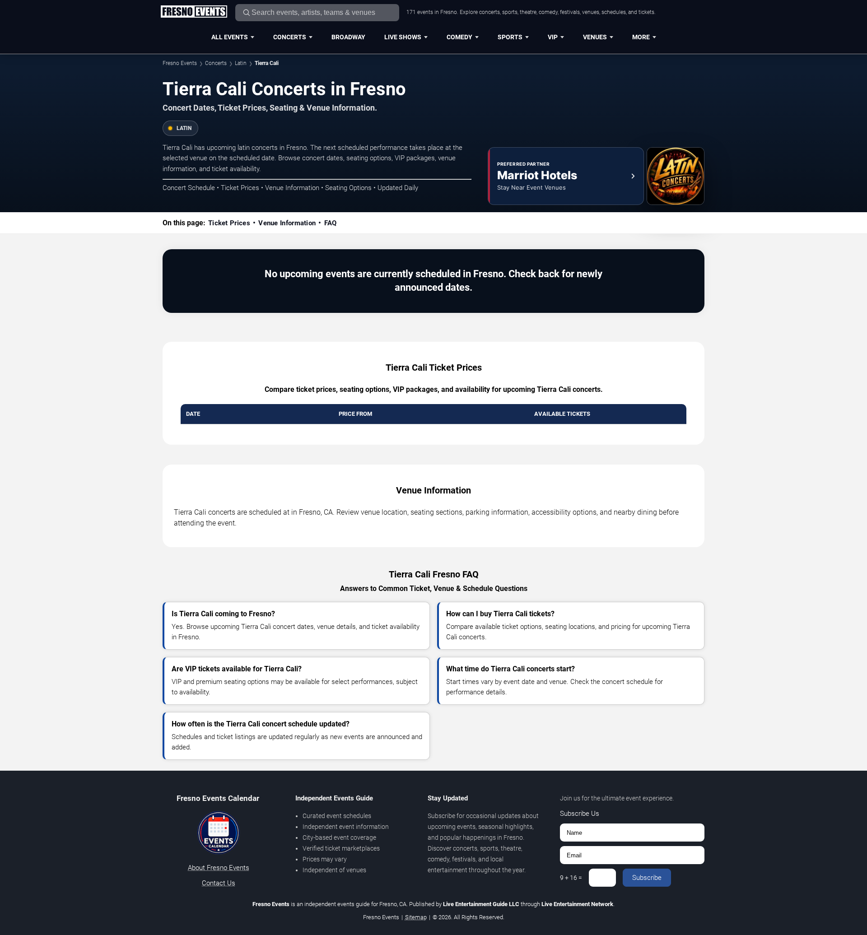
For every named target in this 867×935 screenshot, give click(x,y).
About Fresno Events (218, 868)
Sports (510, 37)
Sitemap (416, 917)
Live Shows (402, 37)
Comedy (459, 37)
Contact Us (218, 883)
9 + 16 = (571, 877)
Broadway (348, 37)
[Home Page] (193, 12)
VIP (553, 37)
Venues (595, 37)
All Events (229, 37)
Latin (241, 63)
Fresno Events (180, 63)
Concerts (289, 37)
